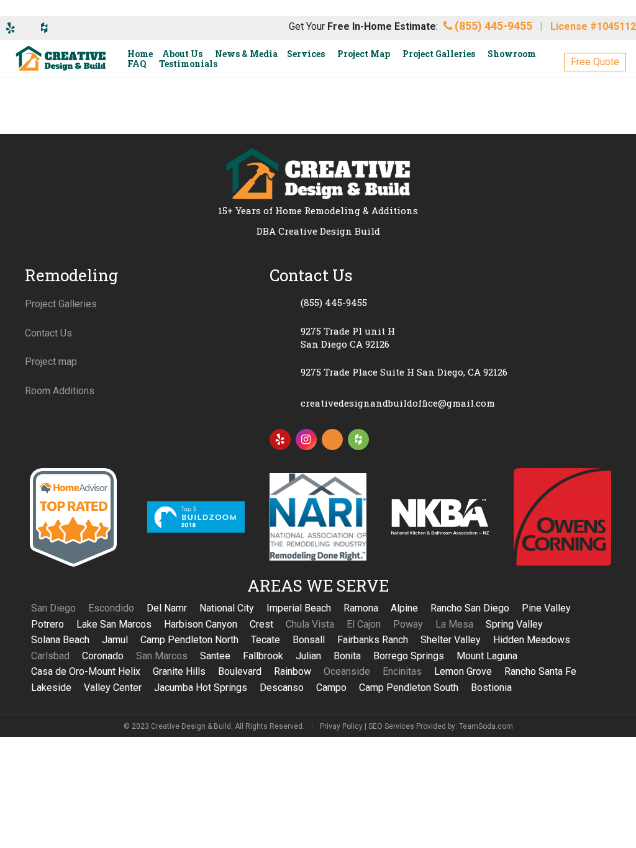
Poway (408, 624)
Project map (51, 362)
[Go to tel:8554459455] (440, 303)
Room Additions (59, 391)
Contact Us (48, 333)
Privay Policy (341, 726)
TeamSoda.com (486, 726)
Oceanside (347, 671)
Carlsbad (50, 656)
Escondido (111, 608)
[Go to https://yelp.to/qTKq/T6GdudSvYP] (280, 439)
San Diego (53, 608)
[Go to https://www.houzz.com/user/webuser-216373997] (358, 439)
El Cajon (364, 624)
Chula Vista (310, 624)
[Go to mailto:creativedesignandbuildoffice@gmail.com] (440, 403)
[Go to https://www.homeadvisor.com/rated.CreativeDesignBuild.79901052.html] (332, 442)
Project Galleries (61, 304)
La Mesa (454, 624)
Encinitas (402, 671)
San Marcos (162, 656)
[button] (595, 62)
